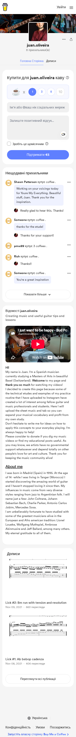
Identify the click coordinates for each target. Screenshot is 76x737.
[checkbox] (25, 143)
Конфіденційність (18, 727)
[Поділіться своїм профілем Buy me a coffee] (71, 39)
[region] (38, 117)
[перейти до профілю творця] (38, 32)
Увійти (61, 7)
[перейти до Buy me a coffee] (5, 7)
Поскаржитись (60, 727)
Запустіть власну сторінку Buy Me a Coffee (37, 734)
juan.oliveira (38, 45)
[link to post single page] (38, 584)
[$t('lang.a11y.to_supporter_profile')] (16, 210)
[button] (71, 7)
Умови (40, 727)
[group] (38, 586)
